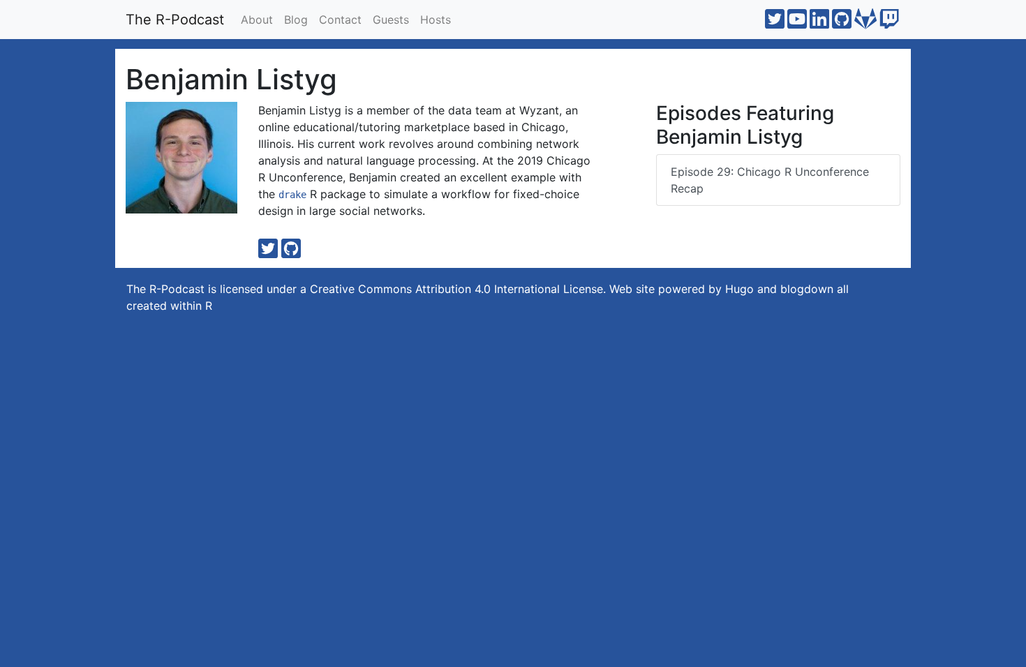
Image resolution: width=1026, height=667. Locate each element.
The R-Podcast (175, 19)
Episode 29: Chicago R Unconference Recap (770, 180)
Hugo (739, 289)
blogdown (806, 289)
